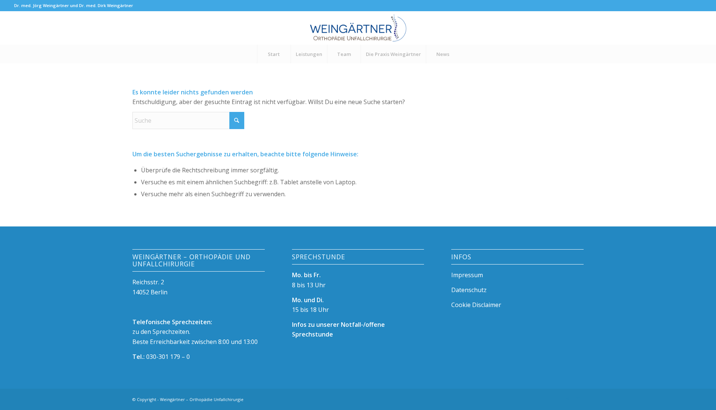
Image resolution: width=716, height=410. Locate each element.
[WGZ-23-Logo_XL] (358, 28)
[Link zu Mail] (578, 398)
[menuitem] (274, 54)
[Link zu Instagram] (566, 398)
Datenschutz (469, 290)
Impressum (467, 275)
